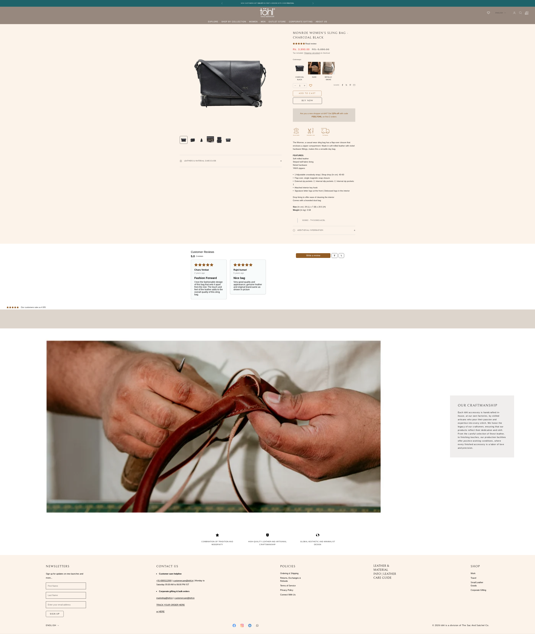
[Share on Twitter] (346, 85)
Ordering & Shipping (289, 573)
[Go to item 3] (201, 140)
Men (263, 21)
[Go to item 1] (184, 140)
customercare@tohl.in (183, 580)
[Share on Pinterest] (350, 85)
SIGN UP (55, 614)
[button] (299, 43)
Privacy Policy (286, 590)
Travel (473, 578)
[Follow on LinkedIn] (249, 625)
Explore (213, 21)
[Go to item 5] (219, 140)
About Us (321, 21)
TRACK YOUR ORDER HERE (170, 605)
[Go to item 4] (210, 140)
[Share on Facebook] (342, 85)
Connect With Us (288, 594)
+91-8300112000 (164, 580)
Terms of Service (288, 585)
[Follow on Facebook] (234, 625)
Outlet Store (277, 21)
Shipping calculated (312, 53)
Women (253, 21)
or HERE (160, 611)
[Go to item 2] (192, 140)
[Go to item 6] (228, 140)
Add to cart (307, 93)
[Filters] (334, 255)
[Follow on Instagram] (242, 625)
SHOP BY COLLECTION (233, 21)
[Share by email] (354, 85)
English (499, 13)
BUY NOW (307, 100)
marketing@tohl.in (164, 598)
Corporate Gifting (301, 21)
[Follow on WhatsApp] (257, 625)
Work (473, 573)
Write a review (313, 255)
